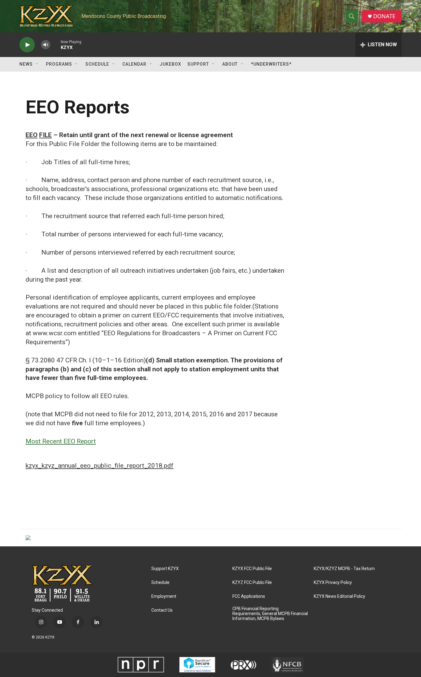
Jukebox (170, 64)
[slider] (55, 44)
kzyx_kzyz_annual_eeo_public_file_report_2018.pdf (100, 465)
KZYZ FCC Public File (252, 582)
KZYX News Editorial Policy (339, 596)
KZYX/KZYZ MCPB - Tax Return (344, 568)
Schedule (97, 64)
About (230, 64)
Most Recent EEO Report (61, 441)
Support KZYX (165, 568)
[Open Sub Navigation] (37, 64)
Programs (59, 64)
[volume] (45, 45)
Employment (163, 596)
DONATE (384, 16)
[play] (27, 44)
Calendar (134, 64)
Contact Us (162, 610)
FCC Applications (248, 596)
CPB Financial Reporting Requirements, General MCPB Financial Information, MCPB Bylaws (270, 613)
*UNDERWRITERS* (271, 64)
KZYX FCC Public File (252, 568)
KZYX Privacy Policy (333, 582)
